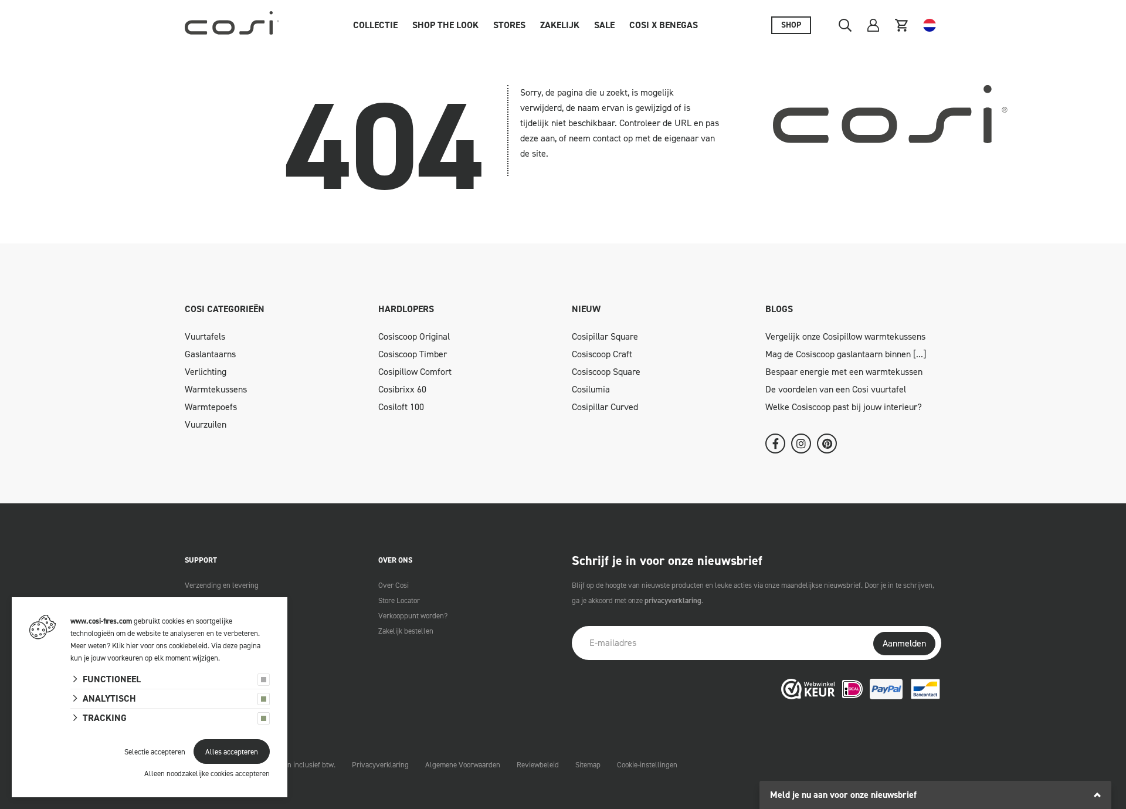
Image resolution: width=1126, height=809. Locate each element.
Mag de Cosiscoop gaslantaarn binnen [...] (845, 354)
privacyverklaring (673, 600)
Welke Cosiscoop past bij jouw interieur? (843, 407)
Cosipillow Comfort (415, 371)
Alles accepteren (231, 752)
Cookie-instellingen (647, 765)
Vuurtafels (205, 336)
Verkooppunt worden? (412, 616)
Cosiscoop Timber (412, 354)
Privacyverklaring (380, 765)
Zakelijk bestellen (405, 631)
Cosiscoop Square (606, 371)
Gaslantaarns (210, 354)
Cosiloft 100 (401, 407)
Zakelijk (559, 25)
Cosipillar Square (605, 336)
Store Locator (399, 600)
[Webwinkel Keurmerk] (808, 688)
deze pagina (241, 646)
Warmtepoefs (211, 407)
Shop (791, 25)
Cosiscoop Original (414, 336)
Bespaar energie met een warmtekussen (843, 371)
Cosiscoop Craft (602, 354)
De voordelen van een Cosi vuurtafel (835, 389)
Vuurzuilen (205, 424)
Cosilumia (591, 389)
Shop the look (445, 25)
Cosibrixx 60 (402, 389)
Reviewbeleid (538, 765)
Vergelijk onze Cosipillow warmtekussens (845, 336)
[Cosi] (232, 25)
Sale (604, 25)
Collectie (375, 25)
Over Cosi (393, 585)
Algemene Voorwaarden (462, 765)
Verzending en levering (222, 585)
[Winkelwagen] (901, 25)
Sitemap (588, 765)
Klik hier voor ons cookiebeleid (160, 646)
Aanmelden (904, 643)
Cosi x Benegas (663, 25)
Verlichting (205, 371)
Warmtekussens (216, 389)
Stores (509, 25)
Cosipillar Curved (605, 407)
